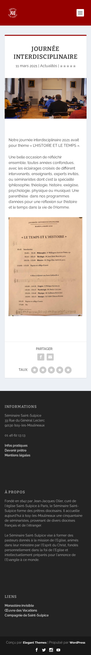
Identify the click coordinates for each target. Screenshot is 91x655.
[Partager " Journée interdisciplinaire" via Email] (50, 357)
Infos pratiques (16, 445)
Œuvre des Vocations (21, 610)
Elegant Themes (34, 642)
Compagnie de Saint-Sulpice (27, 615)
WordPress (77, 642)
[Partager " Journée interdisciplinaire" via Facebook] (41, 357)
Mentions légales (17, 455)
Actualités (48, 66)
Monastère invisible (19, 605)
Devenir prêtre (15, 450)
